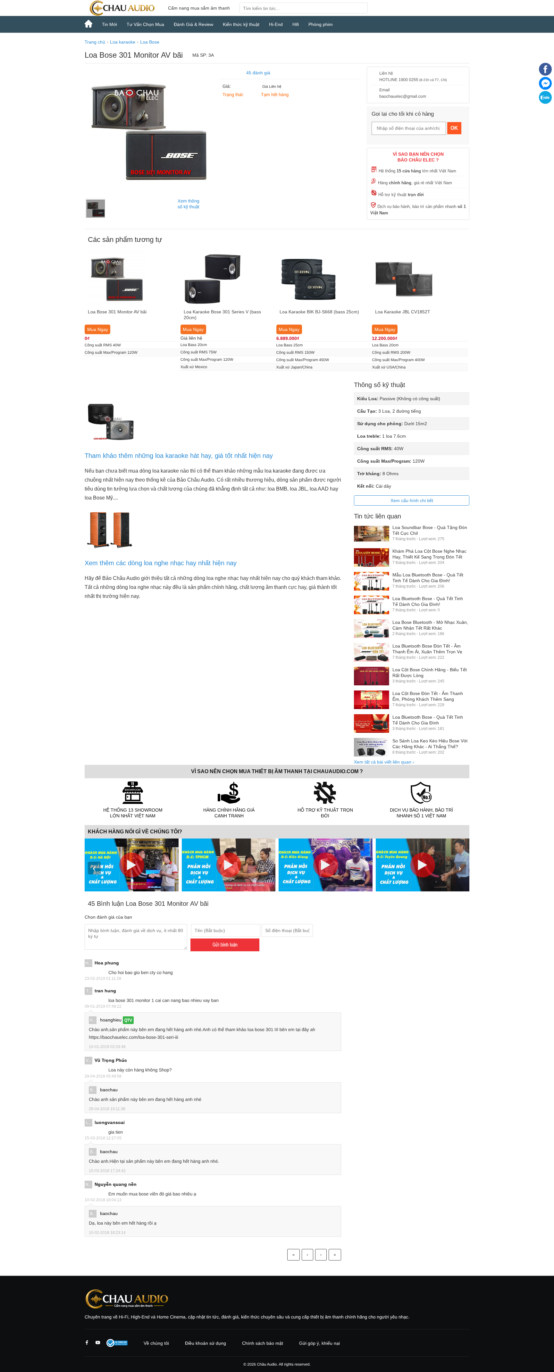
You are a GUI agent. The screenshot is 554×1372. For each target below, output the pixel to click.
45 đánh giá (258, 72)
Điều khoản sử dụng (205, 1343)
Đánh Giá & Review (193, 24)
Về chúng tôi (156, 1343)
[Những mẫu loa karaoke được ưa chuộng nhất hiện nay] (110, 440)
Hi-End (276, 24)
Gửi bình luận (225, 945)
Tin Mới (109, 24)
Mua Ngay (97, 329)
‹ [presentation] (94, 868)
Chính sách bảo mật (262, 1343)
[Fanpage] (545, 74)
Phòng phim (320, 24)
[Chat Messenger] (545, 88)
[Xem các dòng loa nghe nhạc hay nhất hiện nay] (110, 547)
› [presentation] (460, 868)
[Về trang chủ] (121, 8)
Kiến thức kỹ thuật (241, 24)
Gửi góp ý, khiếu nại (319, 1343)
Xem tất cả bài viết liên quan (384, 762)
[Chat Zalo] (545, 102)
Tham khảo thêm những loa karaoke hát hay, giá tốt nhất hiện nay (179, 455)
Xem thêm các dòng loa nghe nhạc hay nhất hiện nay (161, 562)
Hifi (295, 24)
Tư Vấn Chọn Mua (145, 24)
